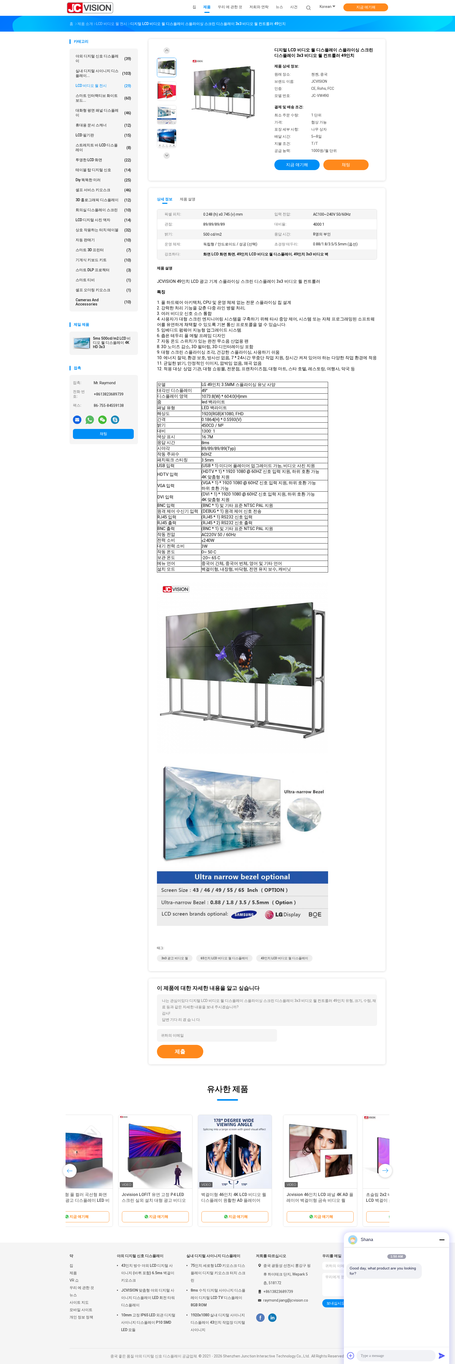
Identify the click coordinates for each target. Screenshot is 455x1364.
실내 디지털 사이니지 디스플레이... (103, 73)
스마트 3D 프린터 (103, 250)
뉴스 (73, 1295)
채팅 (103, 434)
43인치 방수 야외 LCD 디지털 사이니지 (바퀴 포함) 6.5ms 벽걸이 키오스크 (147, 1272)
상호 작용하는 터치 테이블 (103, 230)
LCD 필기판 (103, 135)
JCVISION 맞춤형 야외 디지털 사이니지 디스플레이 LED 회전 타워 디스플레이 (148, 1297)
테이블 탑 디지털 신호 (103, 170)
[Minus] (442, 1240)
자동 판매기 (103, 240)
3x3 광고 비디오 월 (174, 958)
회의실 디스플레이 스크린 (103, 210)
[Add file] (350, 1355)
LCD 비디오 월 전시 (103, 85)
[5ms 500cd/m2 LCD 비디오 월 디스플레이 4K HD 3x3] (82, 343)
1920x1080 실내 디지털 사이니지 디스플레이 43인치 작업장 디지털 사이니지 (218, 1322)
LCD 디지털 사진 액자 (103, 220)
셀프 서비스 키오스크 (103, 190)
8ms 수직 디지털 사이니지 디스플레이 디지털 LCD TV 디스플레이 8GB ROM (218, 1297)
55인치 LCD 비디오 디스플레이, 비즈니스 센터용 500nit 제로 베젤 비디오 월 (343, 1200)
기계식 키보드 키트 (103, 260)
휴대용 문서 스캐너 (103, 125)
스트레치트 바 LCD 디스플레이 (103, 147)
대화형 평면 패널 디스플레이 (103, 112)
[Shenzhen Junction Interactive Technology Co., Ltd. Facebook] (260, 1317)
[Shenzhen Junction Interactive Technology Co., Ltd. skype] (115, 419)
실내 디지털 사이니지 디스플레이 (213, 1256)
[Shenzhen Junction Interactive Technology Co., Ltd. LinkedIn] (272, 1317)
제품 (73, 1273)
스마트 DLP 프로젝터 (103, 270)
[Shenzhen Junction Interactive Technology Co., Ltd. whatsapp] (90, 419)
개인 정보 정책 (81, 1317)
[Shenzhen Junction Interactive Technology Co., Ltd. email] (77, 419)
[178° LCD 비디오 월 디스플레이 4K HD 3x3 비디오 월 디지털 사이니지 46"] (266, 1152)
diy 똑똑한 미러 (103, 180)
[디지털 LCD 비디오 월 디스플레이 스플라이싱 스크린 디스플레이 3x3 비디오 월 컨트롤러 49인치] (223, 92)
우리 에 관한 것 (82, 1288)
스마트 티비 (103, 280)
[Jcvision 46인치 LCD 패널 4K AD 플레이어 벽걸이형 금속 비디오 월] (107, 1152)
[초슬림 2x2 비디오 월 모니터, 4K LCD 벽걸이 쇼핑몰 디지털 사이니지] (186, 1152)
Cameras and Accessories (103, 302)
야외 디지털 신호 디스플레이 (103, 58)
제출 (180, 1051)
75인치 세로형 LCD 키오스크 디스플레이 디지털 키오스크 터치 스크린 (218, 1272)
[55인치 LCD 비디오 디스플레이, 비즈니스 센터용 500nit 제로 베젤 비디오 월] (345, 1152)
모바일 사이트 (81, 1310)
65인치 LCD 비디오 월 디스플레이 (224, 958)
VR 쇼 (74, 1280)
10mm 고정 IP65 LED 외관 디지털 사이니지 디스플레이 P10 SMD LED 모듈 (148, 1322)
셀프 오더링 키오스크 (103, 290)
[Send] (442, 1355)
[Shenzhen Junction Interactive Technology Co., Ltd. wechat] (102, 419)
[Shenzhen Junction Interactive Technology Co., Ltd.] (90, 8)
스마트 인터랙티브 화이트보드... (103, 97)
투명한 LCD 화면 (103, 160)
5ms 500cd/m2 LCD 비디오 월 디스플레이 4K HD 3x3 (112, 342)
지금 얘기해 (365, 7)
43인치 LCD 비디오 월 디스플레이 (284, 958)
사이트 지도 (79, 1302)
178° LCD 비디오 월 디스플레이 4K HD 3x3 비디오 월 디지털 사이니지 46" (264, 1200)
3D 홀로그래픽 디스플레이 (103, 200)
